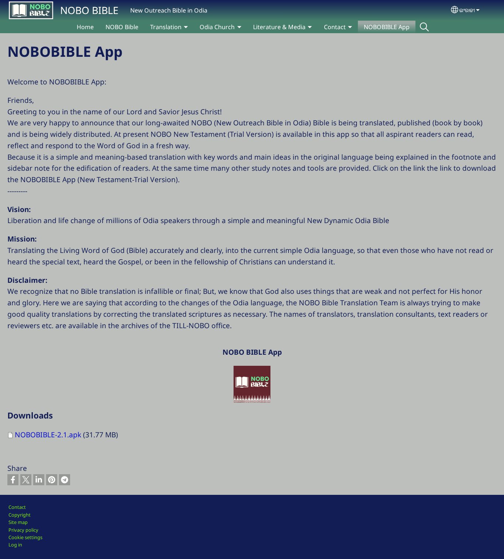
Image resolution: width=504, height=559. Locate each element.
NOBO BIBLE (89, 10)
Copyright (19, 514)
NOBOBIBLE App (387, 27)
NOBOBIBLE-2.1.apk (48, 435)
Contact (17, 507)
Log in (15, 544)
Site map (18, 522)
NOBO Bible (122, 27)
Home (85, 27)
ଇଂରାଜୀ (467, 10)
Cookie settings (25, 537)
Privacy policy (23, 530)
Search (424, 27)
